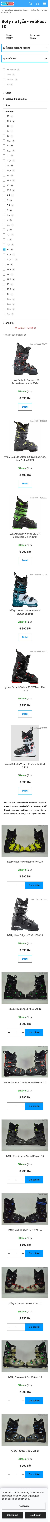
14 (9, 294)
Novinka (12, 79)
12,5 (10, 279)
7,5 (10, 225)
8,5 (10, 235)
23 (10, 185)
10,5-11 (12, 259)
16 (9, 126)
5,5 (10, 205)
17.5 (10, 304)
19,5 (10, 151)
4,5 (10, 195)
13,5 (10, 289)
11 (10, 264)
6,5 (10, 215)
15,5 (10, 121)
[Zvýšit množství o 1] (23, 885)
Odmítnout (12, 1515)
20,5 (10, 160)
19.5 (10, 309)
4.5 (10, 314)
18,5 (10, 141)
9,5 (10, 244)
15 (9, 116)
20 (10, 156)
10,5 (10, 254)
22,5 (10, 180)
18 (9, 136)
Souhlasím (35, 1515)
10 (10, 249)
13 (9, 284)
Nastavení (24, 1506)
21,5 (10, 170)
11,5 (10, 269)
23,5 (10, 190)
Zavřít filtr (11, 58)
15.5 (10, 299)
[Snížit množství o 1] (9, 885)
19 (10, 146)
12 (9, 274)
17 (9, 131)
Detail (25, 407)
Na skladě (13, 69)
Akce (10, 74)
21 (10, 165)
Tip (9, 84)
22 (10, 175)
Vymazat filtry (23, 328)
